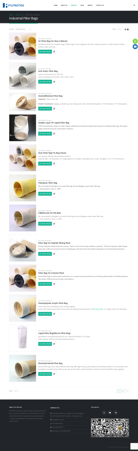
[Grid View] (125, 29)
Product (74, 5)
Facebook (104, 412)
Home (55, 5)
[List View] (128, 29)
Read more (46, 52)
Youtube (110, 412)
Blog (82, 5)
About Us (64, 5)
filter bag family (97, 309)
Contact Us (100, 5)
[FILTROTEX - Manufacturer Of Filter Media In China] (13, 5)
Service (90, 5)
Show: (114, 29)
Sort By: (11, 29)
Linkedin (115, 412)
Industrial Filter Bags (44, 38)
